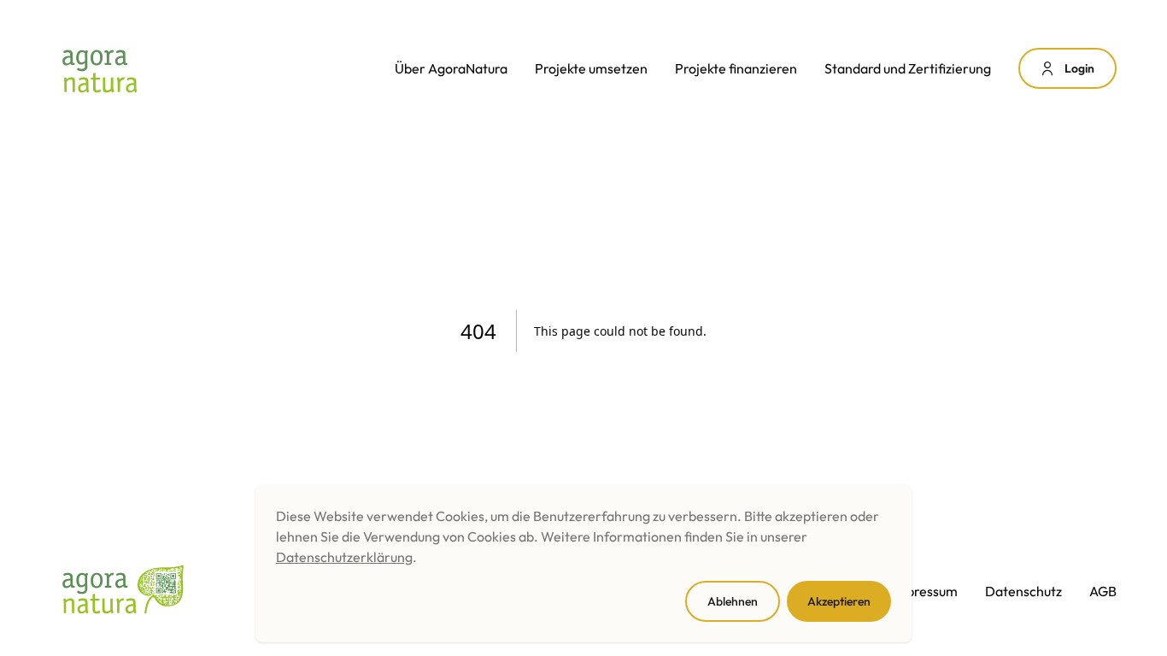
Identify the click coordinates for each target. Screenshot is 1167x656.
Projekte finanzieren (736, 68)
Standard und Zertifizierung (907, 68)
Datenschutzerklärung (344, 556)
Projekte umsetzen (591, 68)
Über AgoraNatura (451, 68)
